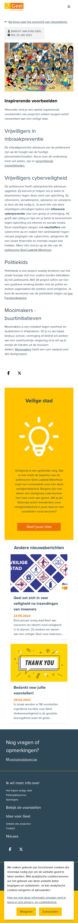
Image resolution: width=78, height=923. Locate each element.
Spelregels (12, 799)
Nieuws (12, 836)
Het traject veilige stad (19, 790)
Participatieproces (16, 795)
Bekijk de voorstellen (23, 807)
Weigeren (26, 912)
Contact (10, 828)
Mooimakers (23, 349)
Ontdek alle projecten (18, 823)
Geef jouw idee (39, 527)
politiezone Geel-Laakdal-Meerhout (28, 250)
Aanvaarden (50, 912)
